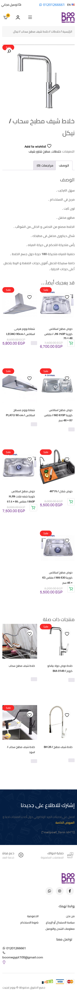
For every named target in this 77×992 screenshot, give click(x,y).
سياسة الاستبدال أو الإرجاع (60, 922)
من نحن (70, 916)
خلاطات (55, 31)
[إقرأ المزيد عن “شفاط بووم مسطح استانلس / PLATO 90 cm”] (34, 424)
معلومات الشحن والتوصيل (60, 928)
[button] (9, 51)
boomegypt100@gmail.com (22, 957)
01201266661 (53, 5)
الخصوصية (32, 916)
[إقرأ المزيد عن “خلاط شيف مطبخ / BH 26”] (71, 760)
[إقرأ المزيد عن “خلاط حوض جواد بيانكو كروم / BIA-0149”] (71, 680)
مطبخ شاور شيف (39, 151)
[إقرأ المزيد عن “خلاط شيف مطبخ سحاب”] (34, 679)
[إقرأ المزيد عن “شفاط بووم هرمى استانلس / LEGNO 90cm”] (34, 343)
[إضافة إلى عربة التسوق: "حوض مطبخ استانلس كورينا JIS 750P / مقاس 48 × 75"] (71, 343)
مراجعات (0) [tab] (45, 165)
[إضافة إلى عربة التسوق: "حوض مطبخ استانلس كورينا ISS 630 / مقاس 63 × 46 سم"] (71, 588)
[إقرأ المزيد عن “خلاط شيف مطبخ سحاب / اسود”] (34, 761)
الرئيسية (67, 31)
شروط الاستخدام (29, 922)
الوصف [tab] (64, 165)
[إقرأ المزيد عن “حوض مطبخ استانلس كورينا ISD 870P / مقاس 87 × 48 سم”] (71, 429)
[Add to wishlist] (67, 296)
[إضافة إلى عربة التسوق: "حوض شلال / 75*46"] (71, 501)
